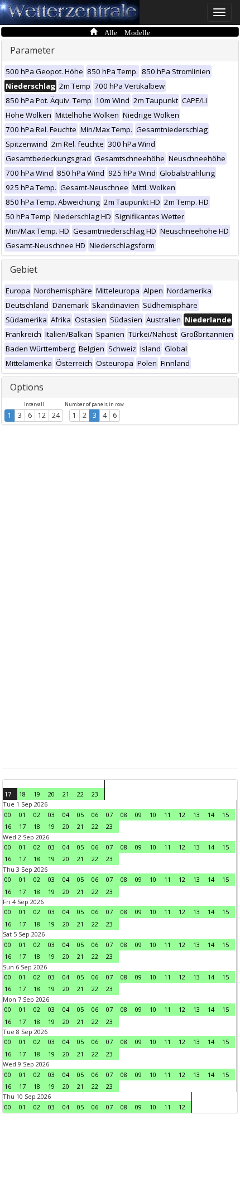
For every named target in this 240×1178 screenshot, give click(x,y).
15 (225, 814)
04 (66, 814)
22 (80, 794)
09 (138, 814)
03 (51, 814)
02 (36, 814)
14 (211, 814)
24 (56, 415)
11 (167, 814)
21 (66, 794)
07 (109, 814)
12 (42, 415)
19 (36, 794)
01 (22, 814)
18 (22, 794)
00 (7, 814)
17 (7, 794)
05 (80, 814)
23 (95, 794)
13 (196, 814)
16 (7, 826)
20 (51, 794)
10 (153, 814)
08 (124, 814)
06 (95, 814)
